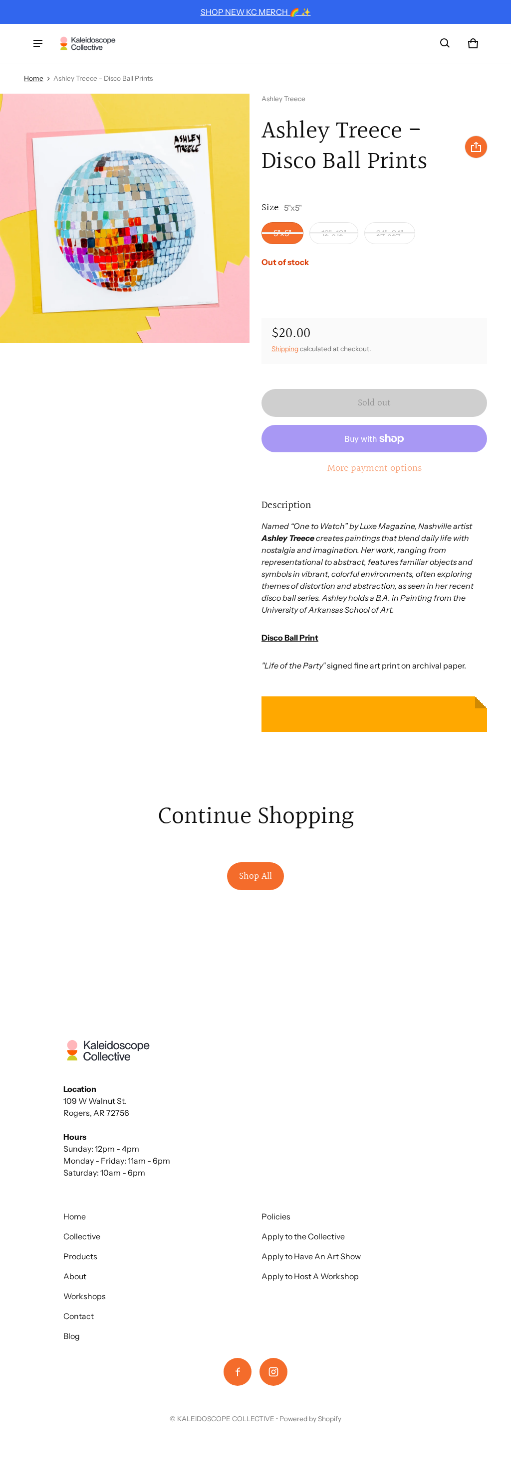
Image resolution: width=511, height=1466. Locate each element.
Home (33, 78)
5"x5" (282, 233)
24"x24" (389, 233)
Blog (71, 1336)
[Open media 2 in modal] (125, 218)
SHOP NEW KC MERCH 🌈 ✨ (256, 12)
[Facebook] (238, 1372)
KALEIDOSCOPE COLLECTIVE (225, 1419)
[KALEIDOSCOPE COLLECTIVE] (88, 43)
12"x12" (333, 233)
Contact (78, 1316)
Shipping (284, 349)
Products (80, 1256)
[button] (445, 43)
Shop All (255, 876)
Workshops (84, 1296)
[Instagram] (273, 1372)
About (74, 1276)
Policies (275, 1216)
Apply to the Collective (303, 1236)
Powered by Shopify (310, 1419)
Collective (81, 1236)
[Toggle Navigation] (38, 43)
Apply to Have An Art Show (311, 1256)
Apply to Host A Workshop (310, 1276)
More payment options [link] (374, 468)
